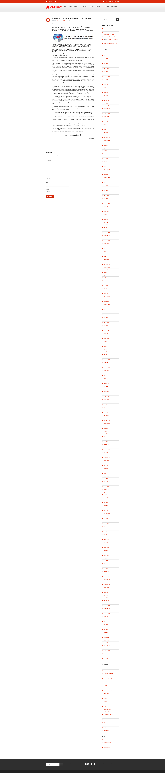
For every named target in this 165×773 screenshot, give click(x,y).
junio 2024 (106, 121)
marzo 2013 (106, 473)
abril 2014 (106, 439)
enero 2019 (106, 293)
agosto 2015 (106, 399)
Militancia (92, 6)
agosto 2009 (106, 587)
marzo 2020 (106, 256)
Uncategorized (107, 719)
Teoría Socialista (107, 717)
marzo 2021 (106, 224)
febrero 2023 (106, 164)
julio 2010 (105, 558)
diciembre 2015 (107, 388)
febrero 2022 (106, 195)
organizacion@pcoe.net (51, 1)
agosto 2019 (106, 275)
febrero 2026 (106, 68)
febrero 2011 (106, 539)
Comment (48, 157)
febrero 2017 (106, 354)
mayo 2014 (106, 436)
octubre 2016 (106, 365)
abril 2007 (106, 629)
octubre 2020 (106, 238)
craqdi (105, 32)
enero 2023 (106, 166)
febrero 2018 (106, 322)
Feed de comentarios (108, 745)
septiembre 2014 (107, 428)
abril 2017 (106, 349)
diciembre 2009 (107, 576)
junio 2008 (106, 621)
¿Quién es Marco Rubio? (112, 36)
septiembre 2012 (107, 489)
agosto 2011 (106, 523)
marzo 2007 (106, 632)
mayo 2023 (106, 156)
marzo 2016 (106, 380)
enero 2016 (106, 386)
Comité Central (107, 688)
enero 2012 (106, 510)
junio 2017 (106, 343)
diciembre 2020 (107, 232)
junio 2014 (106, 433)
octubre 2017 (106, 333)
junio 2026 (106, 58)
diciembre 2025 (107, 74)
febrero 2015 (106, 415)
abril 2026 (106, 63)
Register (117, 1)
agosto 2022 (106, 179)
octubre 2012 (106, 486)
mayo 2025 (106, 92)
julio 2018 (105, 309)
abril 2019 (106, 285)
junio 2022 (106, 185)
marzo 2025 (106, 97)
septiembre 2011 (107, 521)
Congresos (99, 6)
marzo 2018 (106, 320)
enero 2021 (106, 230)
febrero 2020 (106, 259)
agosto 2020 (106, 243)
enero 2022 (106, 198)
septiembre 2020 (107, 240)
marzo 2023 (106, 161)
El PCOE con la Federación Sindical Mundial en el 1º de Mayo (72, 18)
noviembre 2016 (107, 362)
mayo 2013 (106, 468)
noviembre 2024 (107, 108)
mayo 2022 (106, 187)
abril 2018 (106, 317)
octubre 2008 (106, 611)
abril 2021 (106, 222)
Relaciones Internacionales (109, 714)
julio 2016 (105, 372)
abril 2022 (106, 190)
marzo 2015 (106, 412)
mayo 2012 (106, 499)
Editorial (105, 695)
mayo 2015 (106, 407)
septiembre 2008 (107, 613)
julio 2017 (105, 341)
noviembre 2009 (107, 579)
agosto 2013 (106, 460)
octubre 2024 (106, 111)
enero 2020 (106, 261)
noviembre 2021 (107, 203)
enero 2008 (106, 626)
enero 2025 (106, 103)
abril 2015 (106, 410)
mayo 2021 (106, 219)
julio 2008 (105, 619)
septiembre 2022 (107, 177)
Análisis (84, 6)
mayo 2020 (106, 251)
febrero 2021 (106, 227)
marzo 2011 (106, 537)
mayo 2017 (106, 346)
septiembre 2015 (107, 396)
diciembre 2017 (107, 328)
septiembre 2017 (107, 335)
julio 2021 (105, 214)
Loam (105, 43)
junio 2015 (106, 404)
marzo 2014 (106, 441)
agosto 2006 (106, 640)
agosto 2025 (106, 84)
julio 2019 (105, 277)
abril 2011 (106, 534)
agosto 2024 (106, 116)
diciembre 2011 (107, 513)
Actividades (106, 668)
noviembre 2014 (107, 423)
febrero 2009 (106, 600)
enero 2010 (106, 574)
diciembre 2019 (107, 264)
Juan (104, 28)
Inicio (65, 6)
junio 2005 (106, 653)
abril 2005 (106, 656)
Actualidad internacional (108, 673)
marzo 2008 (106, 624)
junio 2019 (106, 280)
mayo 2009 (106, 592)
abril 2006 (106, 642)
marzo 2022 (106, 193)
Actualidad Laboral (107, 676)
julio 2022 (105, 182)
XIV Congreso (106, 722)
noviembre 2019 (107, 267)
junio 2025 (106, 89)
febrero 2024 (106, 132)
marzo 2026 (106, 66)
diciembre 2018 (107, 296)
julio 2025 (105, 87)
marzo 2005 (106, 658)
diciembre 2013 (107, 449)
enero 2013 (106, 478)
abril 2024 (106, 126)
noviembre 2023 (107, 140)
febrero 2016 (106, 383)
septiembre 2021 (107, 208)
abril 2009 (106, 595)
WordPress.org (107, 747)
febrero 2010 (106, 571)
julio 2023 (105, 150)
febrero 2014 (106, 444)
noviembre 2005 (107, 648)
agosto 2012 (106, 492)
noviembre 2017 (107, 330)
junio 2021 (106, 216)
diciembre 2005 (107, 645)
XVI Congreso (106, 727)
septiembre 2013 (107, 457)
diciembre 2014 (107, 420)
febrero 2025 (106, 100)
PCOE (70, 6)
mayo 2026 (106, 60)
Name (47, 175)
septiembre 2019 (107, 272)
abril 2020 (106, 253)
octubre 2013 (106, 455)
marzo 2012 (106, 505)
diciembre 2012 (107, 481)
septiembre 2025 (107, 82)
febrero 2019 (106, 290)
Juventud (105, 698)
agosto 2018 (106, 306)
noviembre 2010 (107, 547)
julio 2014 (105, 431)
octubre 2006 (106, 637)
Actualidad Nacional (108, 678)
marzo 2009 (106, 597)
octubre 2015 (106, 394)
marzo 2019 (106, 288)
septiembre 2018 (107, 304)
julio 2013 (105, 462)
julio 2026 (105, 55)
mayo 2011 (106, 531)
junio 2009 (106, 589)
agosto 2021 (106, 211)
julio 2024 (105, 119)
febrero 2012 (106, 507)
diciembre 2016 (107, 359)
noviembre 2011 (107, 515)
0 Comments (59, 20)
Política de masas (107, 709)
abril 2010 (106, 566)
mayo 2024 (106, 124)
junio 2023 (106, 153)
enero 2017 (106, 357)
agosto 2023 (106, 148)
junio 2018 (106, 312)
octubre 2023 (106, 142)
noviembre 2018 (107, 298)
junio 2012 (106, 497)
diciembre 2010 (107, 544)
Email (47, 182)
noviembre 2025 (107, 76)
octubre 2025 (106, 79)
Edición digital (106, 693)
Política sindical (66, 20)
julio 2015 (105, 402)
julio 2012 (105, 494)
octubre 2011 (106, 518)
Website (48, 189)
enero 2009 (106, 603)
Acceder (105, 739)
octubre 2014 (106, 425)
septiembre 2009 (107, 584)
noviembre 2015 (107, 391)
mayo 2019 (106, 283)
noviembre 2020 (107, 235)
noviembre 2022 (107, 171)
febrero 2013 (106, 476)
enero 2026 (106, 71)
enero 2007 (106, 634)
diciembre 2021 (107, 201)
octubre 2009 (106, 581)
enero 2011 (106, 542)
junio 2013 (106, 465)
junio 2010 (106, 560)
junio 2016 (106, 375)
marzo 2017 (106, 351)
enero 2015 (106, 417)
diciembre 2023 (107, 137)
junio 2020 (106, 248)
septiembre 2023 (107, 145)
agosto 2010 (106, 555)
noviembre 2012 (107, 484)
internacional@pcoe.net (69, 763)
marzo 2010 (106, 568)
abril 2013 (106, 470)
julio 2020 (105, 246)
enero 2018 (106, 325)
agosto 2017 (106, 338)
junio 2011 (106, 529)
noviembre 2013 (107, 452)
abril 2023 (106, 158)
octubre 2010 (106, 550)
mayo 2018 (106, 314)
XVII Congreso (106, 730)
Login (106, 1)
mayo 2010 (106, 563)
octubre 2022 (106, 174)
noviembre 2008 (107, 608)
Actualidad (76, 6)
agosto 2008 (106, 616)
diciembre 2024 (107, 105)
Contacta (107, 6)
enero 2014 (106, 447)
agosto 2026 (106, 52)
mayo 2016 (106, 378)
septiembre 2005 (107, 650)
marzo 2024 (106, 129)
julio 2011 (105, 526)
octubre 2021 (106, 206)
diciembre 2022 (107, 169)
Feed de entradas (107, 742)
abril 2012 (106, 502)
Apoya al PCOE (114, 6)
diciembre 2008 (107, 605)
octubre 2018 (106, 301)
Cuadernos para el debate (109, 690)
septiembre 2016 (107, 367)
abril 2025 (106, 95)
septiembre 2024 (107, 113)
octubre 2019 (106, 269)
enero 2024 (106, 134)
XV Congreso (106, 725)
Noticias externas (107, 703)
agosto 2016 (106, 370)
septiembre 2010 (107, 552)
